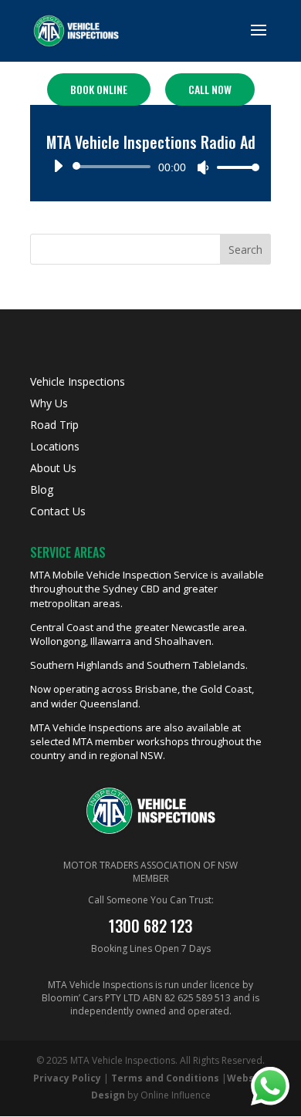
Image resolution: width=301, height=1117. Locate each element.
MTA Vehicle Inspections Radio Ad (150, 142)
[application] (150, 166)
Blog (41, 489)
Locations (54, 446)
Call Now (210, 89)
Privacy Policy (67, 1078)
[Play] (58, 166)
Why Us (49, 403)
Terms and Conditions (165, 1078)
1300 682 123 (150, 925)
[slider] (233, 167)
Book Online (98, 89)
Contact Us (58, 511)
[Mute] (203, 167)
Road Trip (54, 424)
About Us (53, 468)
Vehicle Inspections (77, 381)
